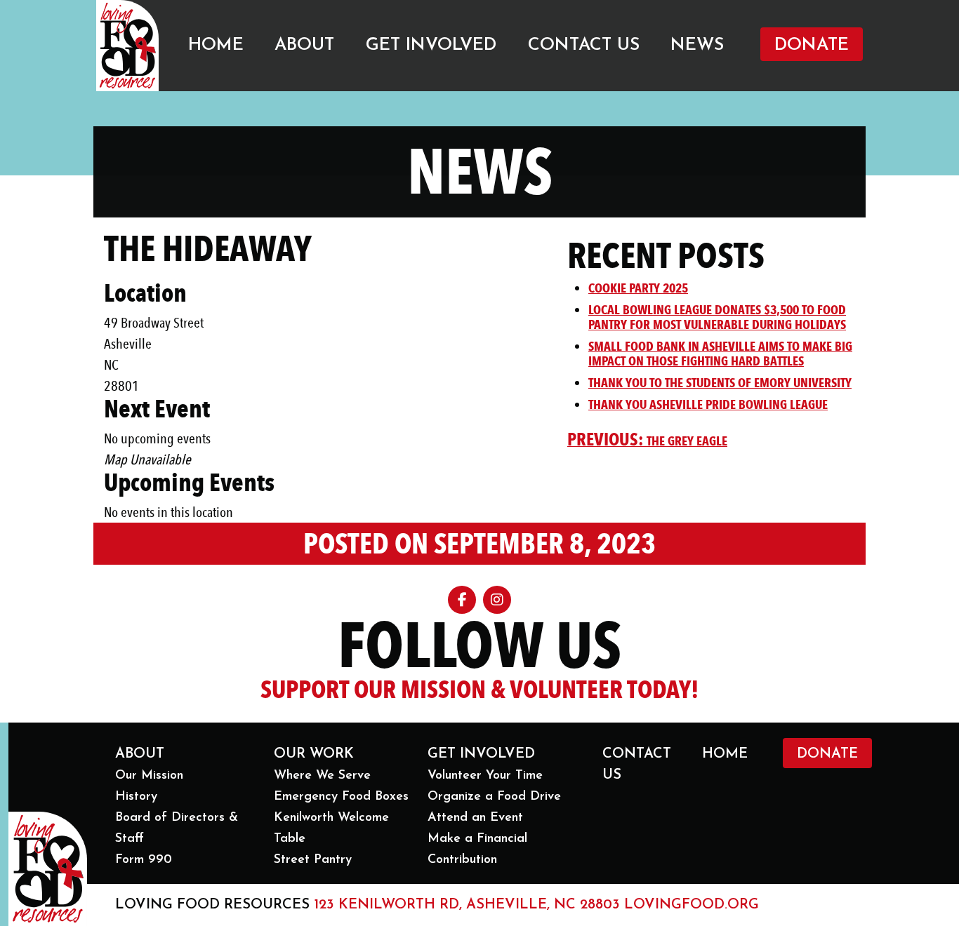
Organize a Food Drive (494, 797)
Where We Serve (322, 776)
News (697, 45)
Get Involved (431, 45)
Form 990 (143, 860)
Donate (811, 45)
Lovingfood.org (691, 905)
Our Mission (149, 776)
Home (216, 45)
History (136, 797)
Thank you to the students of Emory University (720, 383)
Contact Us (584, 45)
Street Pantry (313, 860)
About (304, 45)
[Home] (127, 45)
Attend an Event (475, 818)
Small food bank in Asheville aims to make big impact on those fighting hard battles (720, 354)
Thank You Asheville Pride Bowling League (708, 404)
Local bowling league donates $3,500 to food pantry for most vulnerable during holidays (717, 317)
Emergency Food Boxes (341, 797)
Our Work (314, 754)
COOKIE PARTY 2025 (638, 288)
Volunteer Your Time (485, 776)
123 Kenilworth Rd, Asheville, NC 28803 (467, 905)
